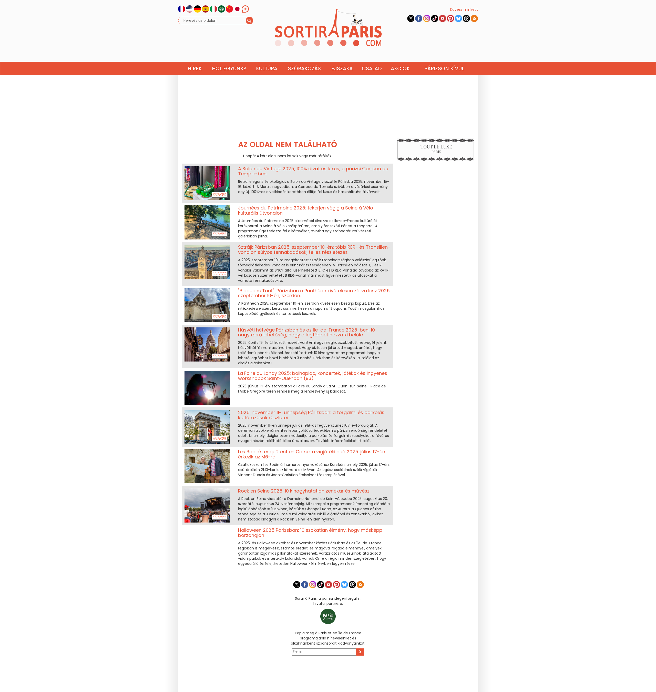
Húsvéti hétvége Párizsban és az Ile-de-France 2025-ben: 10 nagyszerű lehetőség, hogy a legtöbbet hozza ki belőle (306, 332)
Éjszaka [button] (342, 68)
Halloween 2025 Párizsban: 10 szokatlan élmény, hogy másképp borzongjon (310, 532)
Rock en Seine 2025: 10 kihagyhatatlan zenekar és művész (304, 491)
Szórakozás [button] (304, 68)
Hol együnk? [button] (229, 68)
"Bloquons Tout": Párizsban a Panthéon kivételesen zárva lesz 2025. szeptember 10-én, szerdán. (314, 293)
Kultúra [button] (266, 68)
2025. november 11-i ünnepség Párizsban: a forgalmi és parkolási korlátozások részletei (311, 415)
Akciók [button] (400, 68)
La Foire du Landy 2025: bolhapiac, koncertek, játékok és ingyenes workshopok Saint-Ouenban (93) (312, 376)
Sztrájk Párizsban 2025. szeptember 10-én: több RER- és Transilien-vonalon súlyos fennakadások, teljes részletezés (314, 249)
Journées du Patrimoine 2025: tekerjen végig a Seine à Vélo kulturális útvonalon (305, 210)
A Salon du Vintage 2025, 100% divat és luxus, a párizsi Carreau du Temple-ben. (313, 171)
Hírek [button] (195, 68)
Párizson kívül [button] (444, 68)
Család (372, 68)
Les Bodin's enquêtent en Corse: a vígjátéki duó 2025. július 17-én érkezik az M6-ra (311, 454)
